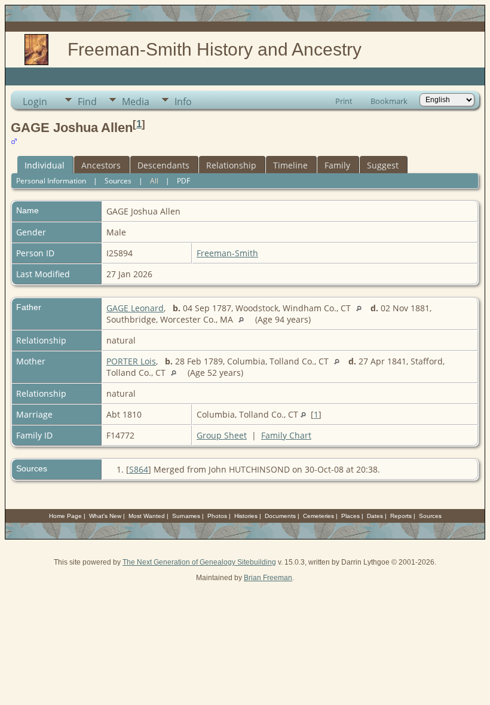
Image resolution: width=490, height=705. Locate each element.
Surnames (186, 516)
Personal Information (51, 181)
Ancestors (101, 165)
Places (350, 516)
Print (344, 101)
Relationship (231, 165)
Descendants (163, 165)
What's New (105, 516)
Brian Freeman (268, 578)
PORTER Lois (131, 361)
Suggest (383, 165)
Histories (246, 516)
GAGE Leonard (135, 308)
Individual (44, 165)
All (154, 181)
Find (87, 101)
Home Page (65, 516)
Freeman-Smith (227, 253)
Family (337, 165)
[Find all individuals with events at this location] (361, 308)
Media (135, 101)
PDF (183, 181)
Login (35, 101)
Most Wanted (146, 516)
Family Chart (286, 435)
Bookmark (389, 101)
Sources (118, 181)
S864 (138, 469)
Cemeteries (318, 516)
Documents (280, 516)
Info (183, 101)
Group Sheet (222, 435)
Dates (375, 516)
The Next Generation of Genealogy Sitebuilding (199, 562)
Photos (217, 516)
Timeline (290, 165)
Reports (401, 516)
